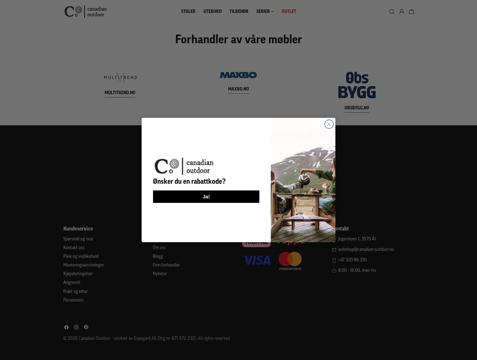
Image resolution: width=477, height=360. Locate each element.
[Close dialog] (329, 124)
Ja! (206, 196)
